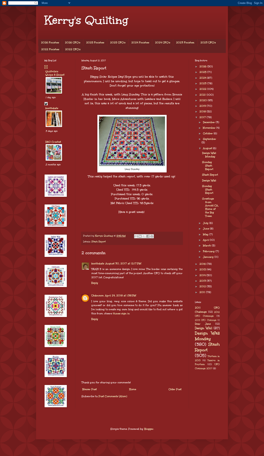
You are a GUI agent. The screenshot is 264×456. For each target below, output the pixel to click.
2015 (203, 269)
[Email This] (136, 236)
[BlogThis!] (140, 236)
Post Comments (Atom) (113, 396)
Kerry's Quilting (86, 20)
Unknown (97, 295)
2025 (203, 72)
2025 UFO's (117, 42)
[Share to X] (144, 236)
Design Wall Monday (209, 154)
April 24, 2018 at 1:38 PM (120, 295)
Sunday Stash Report (207, 165)
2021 (203, 94)
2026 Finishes (50, 42)
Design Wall (209, 180)
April (206, 240)
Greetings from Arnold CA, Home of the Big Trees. (210, 207)
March (207, 245)
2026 (203, 66)
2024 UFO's (162, 42)
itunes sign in (121, 313)
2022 (203, 89)
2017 (203, 117)
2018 (203, 111)
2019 (203, 106)
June (206, 228)
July (206, 223)
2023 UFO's (208, 42)
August (208, 148)
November (209, 127)
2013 (203, 281)
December (209, 122)
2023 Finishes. (185, 42)
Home (132, 389)
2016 (203, 264)
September (209, 139)
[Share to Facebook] (148, 236)
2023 (203, 83)
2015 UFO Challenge (205, 320)
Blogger (148, 429)
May (206, 234)
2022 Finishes (50, 49)
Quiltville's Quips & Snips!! (55, 73)
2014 (202, 275)
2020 (203, 100)
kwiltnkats (97, 263)
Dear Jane (203, 323)
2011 (202, 292)
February (209, 251)
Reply (94, 283)
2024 (203, 78)
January (208, 257)
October (208, 133)
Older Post (175, 389)
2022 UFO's (72, 49)
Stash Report (98, 241)
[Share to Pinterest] (152, 236)
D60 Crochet (53, 142)
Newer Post (89, 389)
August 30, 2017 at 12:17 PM (123, 263)
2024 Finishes (140, 42)
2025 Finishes (95, 42)
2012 (203, 286)
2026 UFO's (72, 42)
